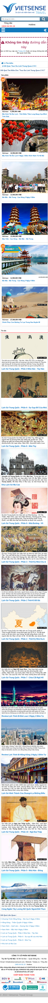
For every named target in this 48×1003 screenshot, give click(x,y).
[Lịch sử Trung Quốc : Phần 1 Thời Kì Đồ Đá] (24, 578)
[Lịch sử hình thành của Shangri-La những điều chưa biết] (24, 770)
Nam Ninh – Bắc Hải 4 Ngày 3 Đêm (15, 929)
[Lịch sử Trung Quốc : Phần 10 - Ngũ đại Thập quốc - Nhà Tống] (24, 809)
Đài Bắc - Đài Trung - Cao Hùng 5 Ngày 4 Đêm (18, 281)
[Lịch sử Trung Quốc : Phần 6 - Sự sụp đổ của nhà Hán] (24, 385)
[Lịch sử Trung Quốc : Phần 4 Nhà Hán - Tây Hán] (24, 346)
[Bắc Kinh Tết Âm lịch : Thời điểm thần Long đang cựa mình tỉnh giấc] (25, 94)
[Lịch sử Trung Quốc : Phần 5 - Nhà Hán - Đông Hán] (24, 848)
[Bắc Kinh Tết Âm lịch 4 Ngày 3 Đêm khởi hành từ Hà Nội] (25, 136)
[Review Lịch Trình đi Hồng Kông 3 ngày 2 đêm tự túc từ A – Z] (24, 732)
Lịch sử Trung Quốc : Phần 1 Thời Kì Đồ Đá (21, 600)
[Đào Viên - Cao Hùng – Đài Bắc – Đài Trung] (25, 219)
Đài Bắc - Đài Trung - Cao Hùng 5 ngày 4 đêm (18, 197)
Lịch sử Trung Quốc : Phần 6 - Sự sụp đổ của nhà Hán (22, 936)
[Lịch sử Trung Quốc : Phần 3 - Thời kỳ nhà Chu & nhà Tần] (24, 539)
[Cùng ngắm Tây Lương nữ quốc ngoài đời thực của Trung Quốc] (24, 886)
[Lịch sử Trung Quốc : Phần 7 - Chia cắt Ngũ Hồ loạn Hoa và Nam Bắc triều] (24, 655)
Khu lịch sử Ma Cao (11, 485)
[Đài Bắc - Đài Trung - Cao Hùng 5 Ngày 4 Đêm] (25, 261)
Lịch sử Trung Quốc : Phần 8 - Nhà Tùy (19, 446)
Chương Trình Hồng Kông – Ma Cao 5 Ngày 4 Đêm (21, 919)
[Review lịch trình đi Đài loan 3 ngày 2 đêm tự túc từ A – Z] (24, 693)
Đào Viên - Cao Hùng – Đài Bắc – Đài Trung (17, 239)
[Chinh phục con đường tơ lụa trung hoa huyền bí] (25, 302)
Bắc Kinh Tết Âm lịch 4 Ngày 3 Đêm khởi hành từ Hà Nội (23, 156)
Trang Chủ (24, 7)
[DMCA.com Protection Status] (42, 991)
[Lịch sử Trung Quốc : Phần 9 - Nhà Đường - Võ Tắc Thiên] (24, 501)
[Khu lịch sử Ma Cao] (24, 462)
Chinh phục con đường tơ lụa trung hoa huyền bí (21, 322)
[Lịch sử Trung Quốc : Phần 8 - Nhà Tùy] (24, 423)
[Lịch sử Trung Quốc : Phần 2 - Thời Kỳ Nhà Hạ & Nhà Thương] (24, 616)
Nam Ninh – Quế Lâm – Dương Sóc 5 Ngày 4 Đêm (20, 926)
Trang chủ (22, 51)
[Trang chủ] (2, 63)
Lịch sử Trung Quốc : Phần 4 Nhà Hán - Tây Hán (23, 369)
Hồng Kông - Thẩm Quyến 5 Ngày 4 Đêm (17, 922)
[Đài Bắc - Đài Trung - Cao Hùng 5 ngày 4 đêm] (25, 177)
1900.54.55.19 (8, 26)
